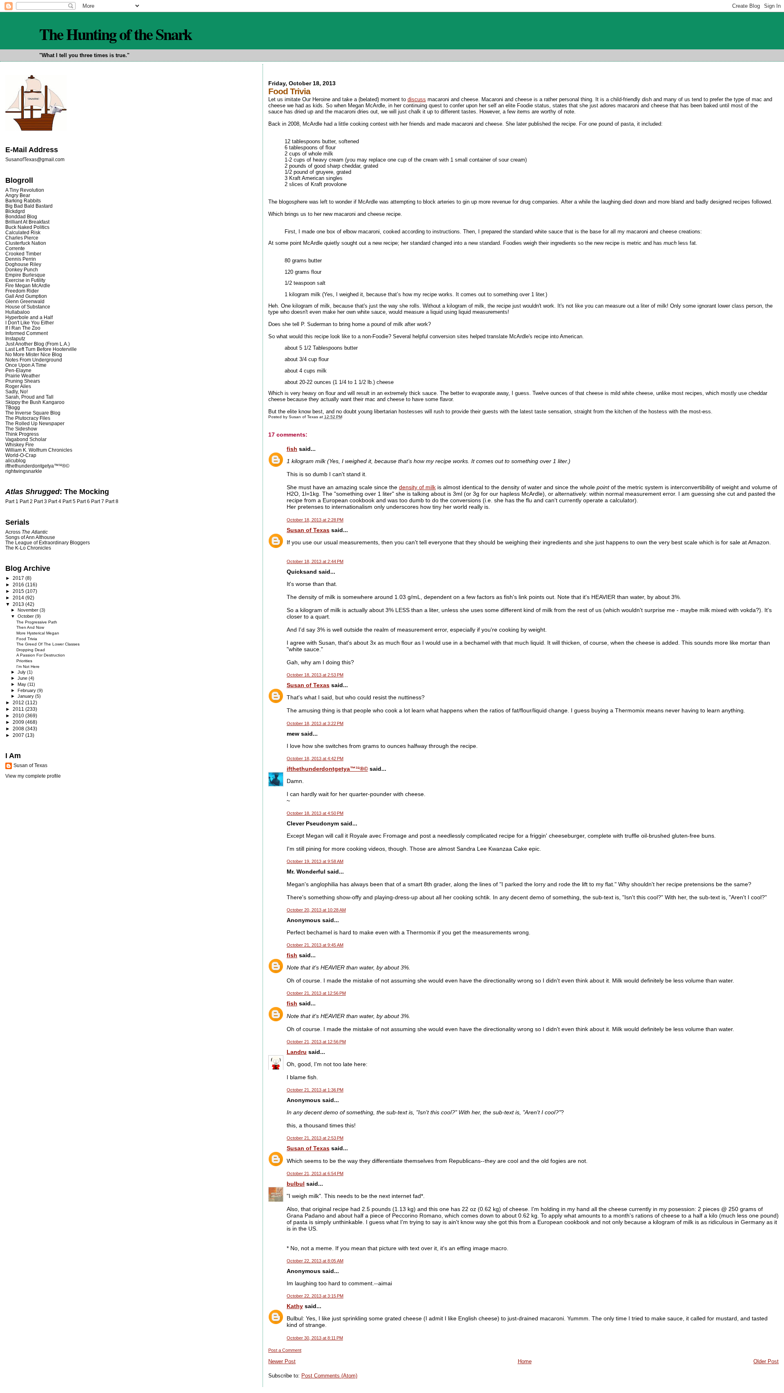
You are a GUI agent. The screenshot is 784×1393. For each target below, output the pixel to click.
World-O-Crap (20, 455)
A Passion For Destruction (40, 655)
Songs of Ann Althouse (30, 537)
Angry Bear (17, 195)
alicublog (15, 460)
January (26, 696)
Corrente (15, 248)
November (29, 610)
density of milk (417, 487)
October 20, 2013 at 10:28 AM (316, 909)
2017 (19, 578)
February (27, 690)
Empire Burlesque (25, 274)
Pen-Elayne (18, 370)
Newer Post (282, 1361)
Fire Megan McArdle (27, 285)
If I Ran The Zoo (22, 328)
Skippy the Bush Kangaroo (35, 402)
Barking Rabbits (23, 200)
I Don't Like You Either (29, 322)
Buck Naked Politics (27, 227)
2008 (19, 728)
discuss (417, 99)
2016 (19, 584)
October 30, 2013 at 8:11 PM (315, 1337)
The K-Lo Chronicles (28, 547)
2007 (19, 735)
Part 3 (40, 501)
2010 (19, 715)
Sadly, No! (16, 391)
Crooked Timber (23, 253)
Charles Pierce (21, 237)
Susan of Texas (308, 530)
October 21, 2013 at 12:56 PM (316, 993)
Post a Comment (284, 1350)
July (22, 672)
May (22, 684)
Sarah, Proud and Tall (29, 396)
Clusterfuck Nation (25, 243)
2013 (19, 604)
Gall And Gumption (26, 296)
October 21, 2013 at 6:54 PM (315, 1173)
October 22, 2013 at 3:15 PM (315, 1295)
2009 (19, 722)
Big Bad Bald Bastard (29, 206)
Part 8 (111, 501)
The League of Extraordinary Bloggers (47, 542)
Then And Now (30, 627)
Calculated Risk (22, 232)
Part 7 (97, 501)
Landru (297, 1052)
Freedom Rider (22, 290)
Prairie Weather (22, 375)
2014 (19, 597)
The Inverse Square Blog (32, 412)
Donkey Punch (21, 269)
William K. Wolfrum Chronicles (38, 450)
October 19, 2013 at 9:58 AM (315, 861)
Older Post (766, 1361)
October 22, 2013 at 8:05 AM (315, 1260)
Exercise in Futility (25, 280)
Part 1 (11, 501)
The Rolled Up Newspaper (35, 423)
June (23, 678)
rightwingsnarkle (23, 471)
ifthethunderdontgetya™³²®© (327, 768)
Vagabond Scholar (26, 439)
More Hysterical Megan (37, 633)
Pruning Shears (22, 381)
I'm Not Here (28, 666)
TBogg (12, 407)
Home (525, 1361)
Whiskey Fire (19, 444)
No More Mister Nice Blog (33, 354)
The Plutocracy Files (27, 418)
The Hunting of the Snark (115, 33)
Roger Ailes (18, 386)
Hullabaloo (17, 312)
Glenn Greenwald (25, 301)
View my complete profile (33, 776)
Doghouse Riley (23, 264)
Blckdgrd (15, 211)
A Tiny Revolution (24, 190)
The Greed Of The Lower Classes (48, 644)
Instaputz (15, 338)
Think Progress (22, 434)
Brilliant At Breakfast (27, 221)
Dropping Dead (30, 650)
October (26, 616)
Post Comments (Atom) (329, 1376)
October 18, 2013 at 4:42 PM (315, 758)
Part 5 (69, 501)
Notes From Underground (33, 359)
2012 (19, 702)
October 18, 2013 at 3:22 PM (315, 723)
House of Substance (27, 306)
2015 (19, 591)
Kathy (295, 1306)
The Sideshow (21, 428)
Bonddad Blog (21, 216)
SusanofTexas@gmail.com (35, 159)
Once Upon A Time (26, 365)
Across (26, 532)
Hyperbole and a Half (29, 317)
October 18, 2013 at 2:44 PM (315, 561)
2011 (19, 709)
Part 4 (54, 501)
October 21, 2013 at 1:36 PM (315, 1089)
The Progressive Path (36, 622)
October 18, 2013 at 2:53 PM (315, 674)
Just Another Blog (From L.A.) (37, 343)
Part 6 (83, 501)
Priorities (24, 661)
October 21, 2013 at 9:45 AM (315, 945)
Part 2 (26, 501)
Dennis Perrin (20, 259)
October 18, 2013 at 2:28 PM (315, 519)
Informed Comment (26, 333)
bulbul (296, 1183)
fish (292, 449)
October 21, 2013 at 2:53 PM (315, 1138)
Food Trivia (26, 639)
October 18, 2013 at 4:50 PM (315, 813)
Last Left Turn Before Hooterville (41, 349)
